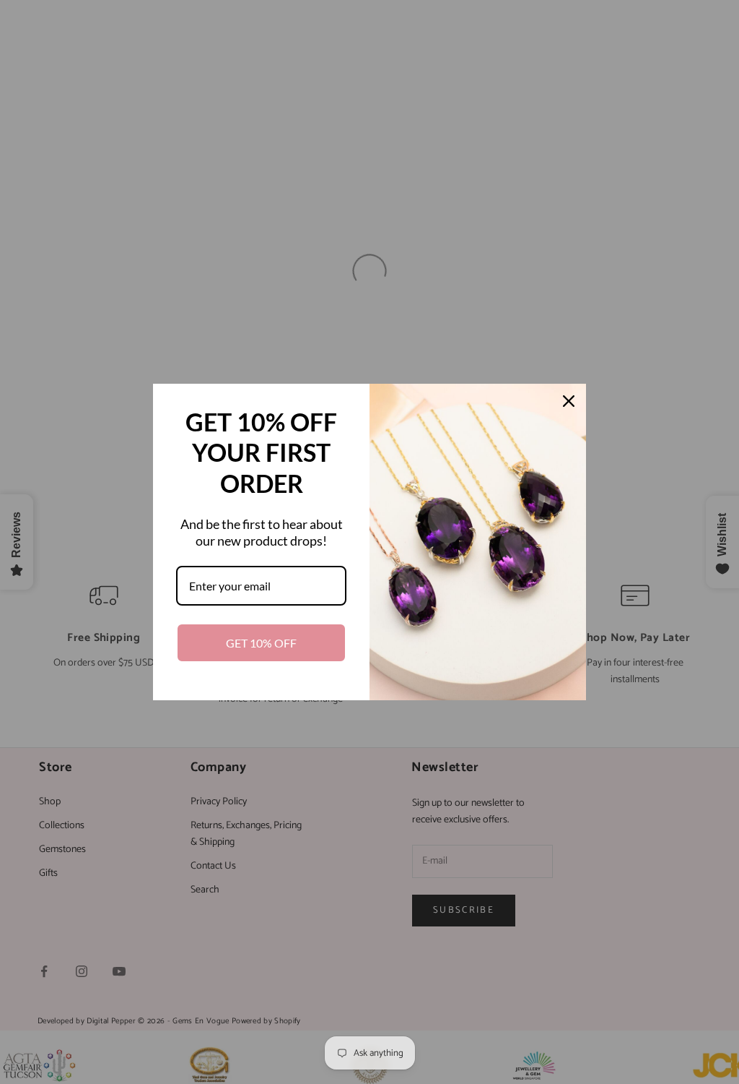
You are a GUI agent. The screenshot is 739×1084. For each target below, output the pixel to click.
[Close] (568, 401)
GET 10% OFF (261, 643)
